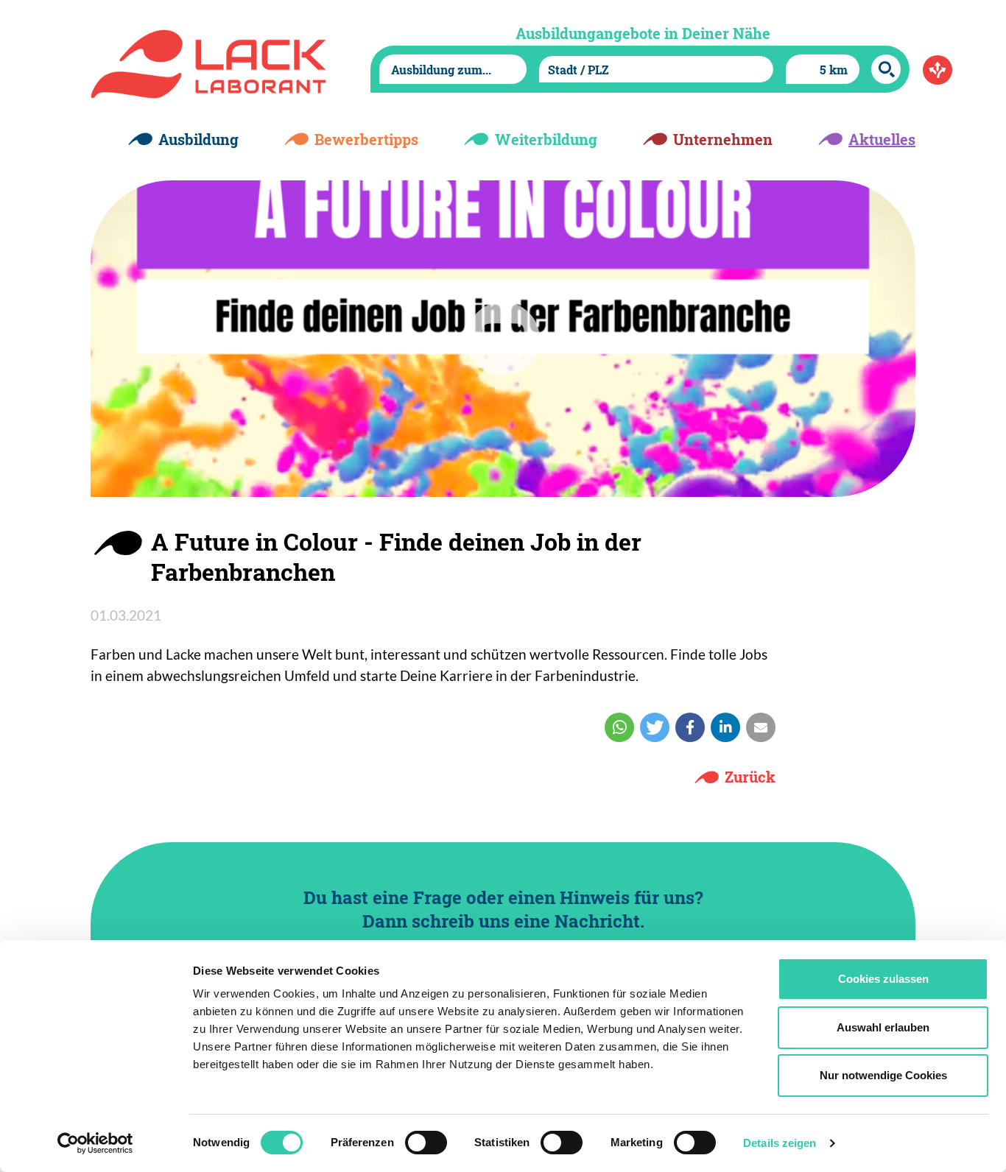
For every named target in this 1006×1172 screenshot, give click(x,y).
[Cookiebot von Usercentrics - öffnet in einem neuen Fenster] (95, 1143)
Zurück (750, 776)
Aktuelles (881, 139)
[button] (619, 727)
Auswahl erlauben (883, 1027)
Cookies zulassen (883, 978)
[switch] (426, 1142)
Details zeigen (779, 1143)
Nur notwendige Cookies (883, 1075)
